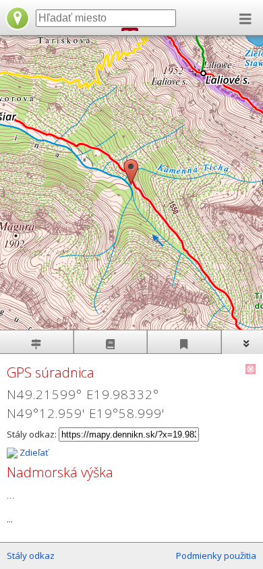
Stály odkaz (31, 555)
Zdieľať (33, 452)
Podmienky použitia (216, 555)
